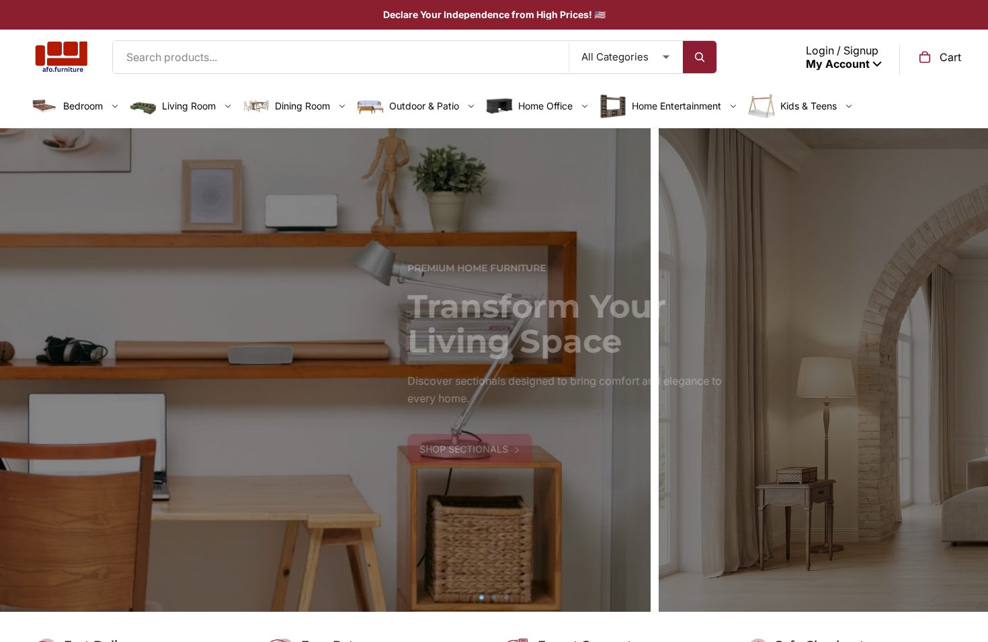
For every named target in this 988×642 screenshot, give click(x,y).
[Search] (699, 57)
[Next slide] (968, 370)
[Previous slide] (20, 370)
